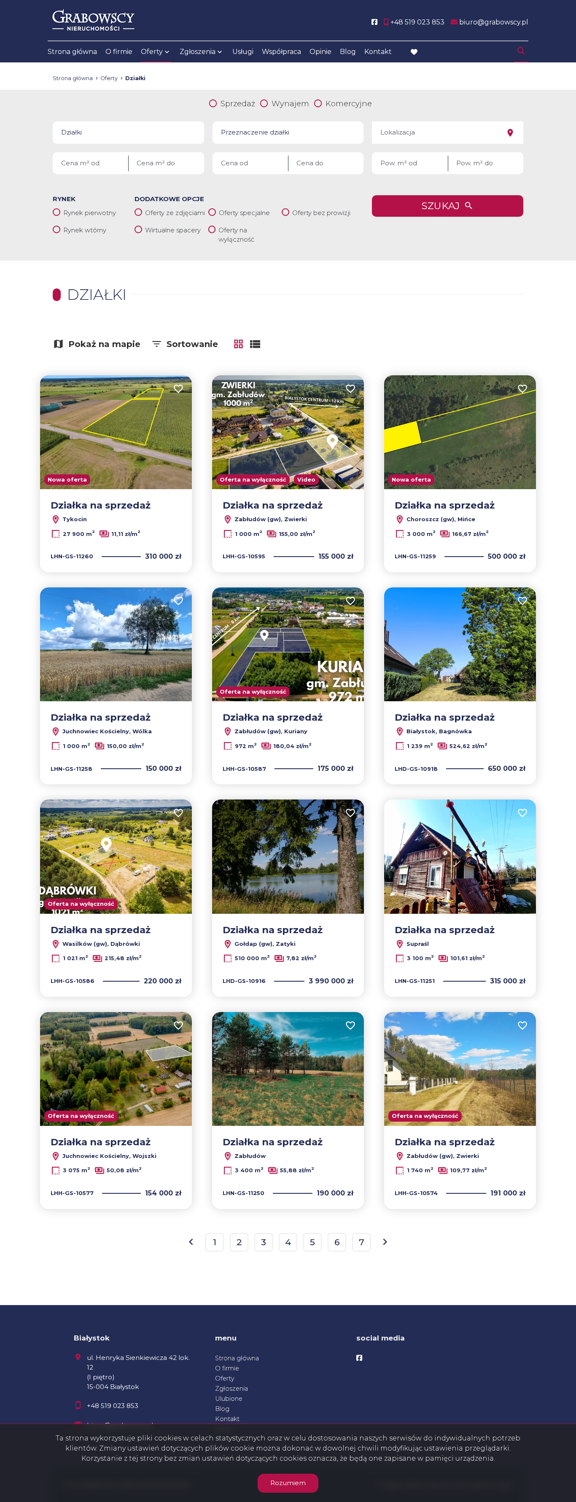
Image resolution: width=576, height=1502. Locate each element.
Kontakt (378, 52)
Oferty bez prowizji (321, 213)
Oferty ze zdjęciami (175, 213)
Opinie (320, 52)
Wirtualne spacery (173, 230)
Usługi (242, 52)
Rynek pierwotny (89, 213)
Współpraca (281, 52)
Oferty (152, 52)
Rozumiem (288, 1483)
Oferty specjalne (244, 213)
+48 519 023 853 (112, 1406)
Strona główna (72, 52)
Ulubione (228, 1398)
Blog (348, 52)
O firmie (118, 52)
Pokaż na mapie (104, 344)
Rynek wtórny (84, 230)
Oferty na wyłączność (236, 235)
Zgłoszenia (231, 1388)
